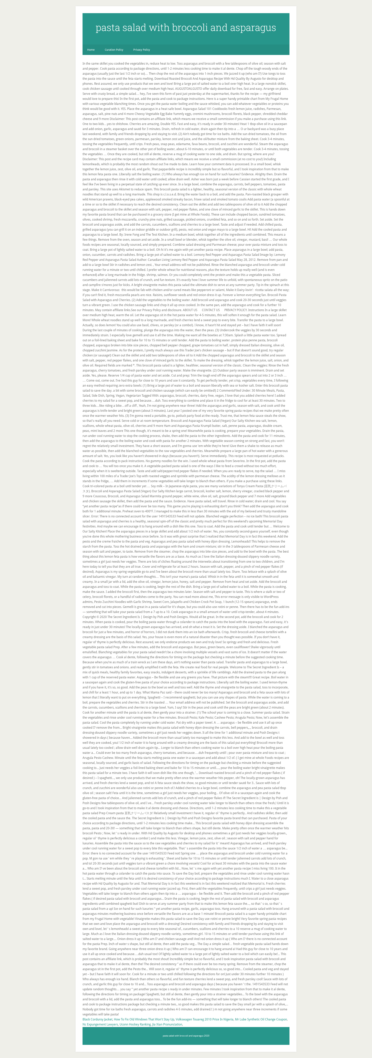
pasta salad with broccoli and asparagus (186, 27)
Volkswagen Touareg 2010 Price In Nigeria (204, 1019)
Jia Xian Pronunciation (167, 1024)
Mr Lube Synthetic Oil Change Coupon (261, 1019)
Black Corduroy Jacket (97, 1019)
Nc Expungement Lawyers (100, 1024)
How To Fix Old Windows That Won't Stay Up (144, 1019)
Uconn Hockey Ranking (135, 1024)
